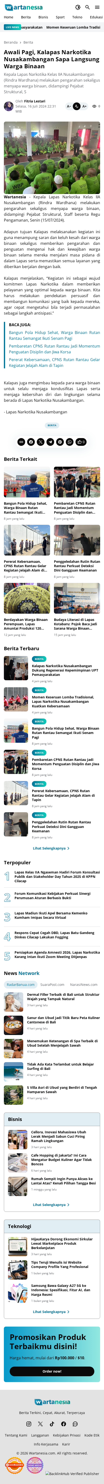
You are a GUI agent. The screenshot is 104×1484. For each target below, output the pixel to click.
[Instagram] (29, 1424)
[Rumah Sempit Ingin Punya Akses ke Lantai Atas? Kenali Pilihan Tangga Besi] (17, 1186)
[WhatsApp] (70, 442)
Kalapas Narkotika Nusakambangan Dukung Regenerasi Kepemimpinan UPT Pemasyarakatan (65, 670)
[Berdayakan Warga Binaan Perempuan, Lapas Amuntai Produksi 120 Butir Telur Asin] (27, 598)
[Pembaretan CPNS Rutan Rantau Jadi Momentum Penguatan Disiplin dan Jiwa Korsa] (77, 482)
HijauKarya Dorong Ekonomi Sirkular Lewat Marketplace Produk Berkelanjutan (62, 1243)
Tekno (77, 17)
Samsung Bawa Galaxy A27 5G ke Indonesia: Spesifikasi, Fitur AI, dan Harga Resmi (60, 1290)
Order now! (52, 1371)
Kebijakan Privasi (67, 1435)
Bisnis (43, 17)
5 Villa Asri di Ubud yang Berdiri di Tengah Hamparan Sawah (62, 1089)
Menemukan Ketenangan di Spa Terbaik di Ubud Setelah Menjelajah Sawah (62, 1043)
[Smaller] (69, 106)
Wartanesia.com (42, 1453)
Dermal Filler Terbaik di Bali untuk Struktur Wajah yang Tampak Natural (63, 996)
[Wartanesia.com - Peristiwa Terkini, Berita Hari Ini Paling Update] (23, 7)
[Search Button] (87, 7)
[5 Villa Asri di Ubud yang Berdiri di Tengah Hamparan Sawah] (13, 1095)
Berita (26, 17)
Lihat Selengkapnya (49, 848)
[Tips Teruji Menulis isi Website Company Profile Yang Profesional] (17, 1270)
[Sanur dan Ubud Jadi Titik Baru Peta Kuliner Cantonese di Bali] (13, 1025)
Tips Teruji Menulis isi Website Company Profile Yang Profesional (59, 1264)
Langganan (40, 1435)
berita (39, 659)
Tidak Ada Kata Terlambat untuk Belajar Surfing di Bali (60, 1066)
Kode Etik (91, 1435)
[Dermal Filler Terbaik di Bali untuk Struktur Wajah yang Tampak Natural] (13, 1002)
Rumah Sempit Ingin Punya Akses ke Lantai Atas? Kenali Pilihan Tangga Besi (63, 1181)
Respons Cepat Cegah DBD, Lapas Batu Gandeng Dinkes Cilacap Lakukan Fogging (54, 935)
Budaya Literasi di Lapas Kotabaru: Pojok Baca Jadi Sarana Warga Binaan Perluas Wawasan (75, 624)
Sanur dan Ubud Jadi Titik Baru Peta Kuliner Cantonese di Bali (63, 1020)
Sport (60, 17)
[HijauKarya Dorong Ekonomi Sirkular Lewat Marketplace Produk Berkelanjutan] (17, 1246)
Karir (66, 1444)
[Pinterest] (60, 442)
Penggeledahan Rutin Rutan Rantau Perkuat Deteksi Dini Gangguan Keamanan (77, 565)
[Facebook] (31, 442)
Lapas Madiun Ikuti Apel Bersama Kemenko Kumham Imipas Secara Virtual (51, 915)
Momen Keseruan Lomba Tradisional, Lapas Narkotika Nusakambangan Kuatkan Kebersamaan (63, 701)
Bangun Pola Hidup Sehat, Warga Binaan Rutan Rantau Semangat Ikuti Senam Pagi (25, 508)
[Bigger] (84, 106)
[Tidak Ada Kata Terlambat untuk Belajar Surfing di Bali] (13, 1072)
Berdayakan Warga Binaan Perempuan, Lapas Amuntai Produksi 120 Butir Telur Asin (26, 624)
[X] (41, 442)
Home (8, 17)
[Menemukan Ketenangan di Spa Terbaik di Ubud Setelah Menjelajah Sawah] (13, 1048)
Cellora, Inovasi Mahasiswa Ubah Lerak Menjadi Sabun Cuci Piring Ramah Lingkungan (58, 1136)
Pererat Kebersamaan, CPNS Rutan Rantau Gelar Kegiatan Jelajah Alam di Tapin (25, 566)
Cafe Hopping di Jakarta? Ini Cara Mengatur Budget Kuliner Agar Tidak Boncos (61, 1159)
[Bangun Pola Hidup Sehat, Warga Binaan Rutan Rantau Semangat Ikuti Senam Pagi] (27, 482)
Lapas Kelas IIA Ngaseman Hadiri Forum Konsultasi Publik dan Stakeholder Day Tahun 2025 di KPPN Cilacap (57, 876)
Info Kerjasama (46, 1444)
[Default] (77, 106)
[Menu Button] (97, 7)
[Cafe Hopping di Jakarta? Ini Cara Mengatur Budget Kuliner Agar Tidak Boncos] (17, 1163)
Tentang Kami (16, 1435)
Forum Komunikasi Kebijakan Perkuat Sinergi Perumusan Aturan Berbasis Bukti (52, 895)
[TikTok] (52, 1424)
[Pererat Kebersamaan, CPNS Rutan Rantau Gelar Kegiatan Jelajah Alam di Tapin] (27, 540)
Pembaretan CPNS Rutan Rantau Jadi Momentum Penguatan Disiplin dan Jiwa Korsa (74, 508)
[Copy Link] (21, 442)
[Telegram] (50, 442)
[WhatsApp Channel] (75, 1424)
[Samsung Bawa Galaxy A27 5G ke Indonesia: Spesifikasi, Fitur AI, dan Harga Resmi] (17, 1293)
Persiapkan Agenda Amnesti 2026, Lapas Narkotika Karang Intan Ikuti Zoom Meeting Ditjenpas (57, 954)
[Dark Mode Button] (78, 7)
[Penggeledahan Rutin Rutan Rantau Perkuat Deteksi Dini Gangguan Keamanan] (77, 540)
